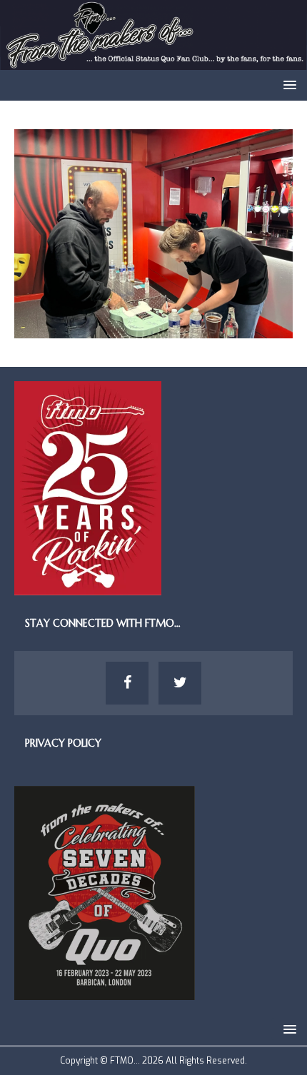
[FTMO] (153, 62)
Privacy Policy (63, 743)
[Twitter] (179, 683)
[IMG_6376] (153, 330)
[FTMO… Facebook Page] (127, 683)
